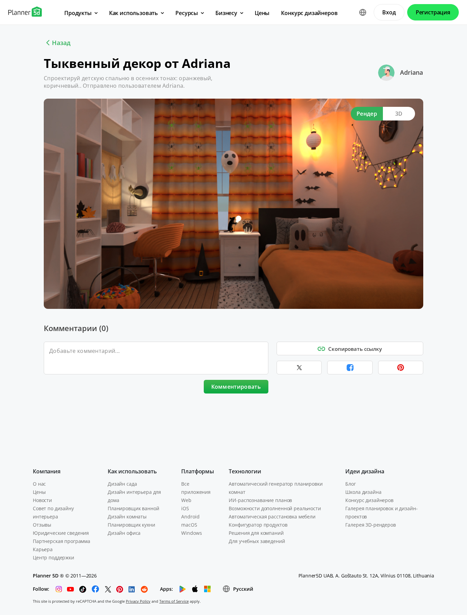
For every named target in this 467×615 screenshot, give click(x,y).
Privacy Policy (138, 601)
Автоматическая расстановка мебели (272, 516)
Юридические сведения (61, 533)
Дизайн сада (122, 484)
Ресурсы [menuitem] (186, 13)
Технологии (245, 471)
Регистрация (433, 12)
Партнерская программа (61, 541)
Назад (61, 43)
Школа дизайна (363, 492)
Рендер (367, 113)
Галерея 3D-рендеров (370, 524)
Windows (191, 533)
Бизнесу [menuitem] (226, 13)
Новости (42, 500)
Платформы (197, 471)
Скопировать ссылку (355, 348)
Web (186, 500)
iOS (185, 508)
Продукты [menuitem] (78, 13)
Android (190, 516)
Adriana (411, 72)
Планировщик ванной (133, 508)
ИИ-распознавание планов (260, 500)
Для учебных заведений (257, 541)
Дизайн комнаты (127, 516)
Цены (39, 492)
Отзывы (42, 524)
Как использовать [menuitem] (133, 13)
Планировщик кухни (131, 524)
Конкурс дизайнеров (369, 500)
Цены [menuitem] (262, 13)
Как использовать (132, 471)
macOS (189, 524)
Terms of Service (174, 601)
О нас (39, 484)
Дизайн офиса (124, 533)
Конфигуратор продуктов (258, 524)
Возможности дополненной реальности (275, 508)
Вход (389, 12)
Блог (350, 484)
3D (399, 113)
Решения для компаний (256, 533)
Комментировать (236, 386)
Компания (47, 471)
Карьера (43, 549)
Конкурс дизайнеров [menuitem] (309, 13)
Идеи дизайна (364, 471)
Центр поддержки (53, 557)
